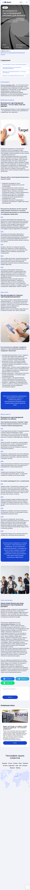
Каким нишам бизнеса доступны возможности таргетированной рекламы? (11, 68)
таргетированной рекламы (8, 624)
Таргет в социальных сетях (8, 85)
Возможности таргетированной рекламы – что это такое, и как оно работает (14, 72)
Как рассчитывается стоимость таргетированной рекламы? (14, 64)
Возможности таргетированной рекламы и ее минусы (13, 75)
